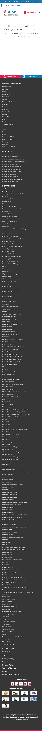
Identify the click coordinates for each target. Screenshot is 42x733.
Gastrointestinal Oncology (10, 306)
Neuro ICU (5, 432)
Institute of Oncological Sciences (11, 166)
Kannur (4, 119)
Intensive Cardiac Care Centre (11, 349)
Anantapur (5, 104)
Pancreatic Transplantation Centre (12, 484)
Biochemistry (6, 204)
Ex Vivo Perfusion (7, 299)
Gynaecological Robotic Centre (11, 314)
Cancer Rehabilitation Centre (10, 214)
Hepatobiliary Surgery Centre (10, 334)
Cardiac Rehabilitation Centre (11, 224)
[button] (17, 5)
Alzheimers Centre (7, 191)
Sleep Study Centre (7, 590)
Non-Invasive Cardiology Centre (11, 447)
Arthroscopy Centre (8, 199)
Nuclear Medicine (7, 449)
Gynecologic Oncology (9, 316)
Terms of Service (9, 668)
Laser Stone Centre (7, 389)
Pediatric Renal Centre (9, 524)
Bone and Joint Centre (9, 206)
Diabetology (6, 271)
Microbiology (6, 406)
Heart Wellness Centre (8, 331)
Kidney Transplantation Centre (11, 379)
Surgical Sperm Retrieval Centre (11, 611)
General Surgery (7, 309)
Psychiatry (5, 562)
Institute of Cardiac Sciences (10, 154)
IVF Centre (5, 369)
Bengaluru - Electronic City (10, 139)
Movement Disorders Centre (10, 417)
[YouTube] (25, 684)
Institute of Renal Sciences (10, 176)
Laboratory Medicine (8, 381)
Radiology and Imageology (10, 569)
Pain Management (7, 479)
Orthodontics (6, 464)
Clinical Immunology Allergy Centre (12, 246)
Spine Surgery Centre (8, 599)
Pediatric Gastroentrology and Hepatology (14, 502)
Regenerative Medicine (9, 574)
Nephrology (5, 427)
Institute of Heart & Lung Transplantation (14, 161)
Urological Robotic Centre (10, 631)
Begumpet (5, 109)
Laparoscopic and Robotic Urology (12, 384)
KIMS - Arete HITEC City (9, 147)
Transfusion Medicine (8, 621)
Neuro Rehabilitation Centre (10, 434)
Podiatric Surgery (7, 552)
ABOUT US (6, 656)
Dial (11, 2)
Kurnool (4, 106)
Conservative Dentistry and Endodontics (14, 254)
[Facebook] (12, 684)
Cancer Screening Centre (9, 216)
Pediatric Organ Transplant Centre (12, 517)
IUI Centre (5, 367)
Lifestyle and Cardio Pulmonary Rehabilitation (15, 391)
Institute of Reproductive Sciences (12, 179)
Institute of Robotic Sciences (10, 181)
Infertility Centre (7, 344)
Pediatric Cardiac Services (9, 494)
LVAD (4, 399)
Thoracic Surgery (7, 619)
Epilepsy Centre (7, 296)
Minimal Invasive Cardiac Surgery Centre (14, 411)
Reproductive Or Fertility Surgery (12, 577)
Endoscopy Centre (7, 291)
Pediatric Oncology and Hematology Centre (15, 514)
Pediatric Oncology (8, 512)
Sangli (4, 129)
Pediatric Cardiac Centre (9, 492)
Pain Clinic (5, 477)
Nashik (4, 122)
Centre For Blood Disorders (10, 236)
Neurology (5, 439)
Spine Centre (6, 596)
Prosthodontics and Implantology (12, 559)
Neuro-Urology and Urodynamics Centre (14, 437)
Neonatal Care (6, 422)
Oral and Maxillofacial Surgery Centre (13, 457)
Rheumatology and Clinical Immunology (14, 579)
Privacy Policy (8, 659)
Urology (4, 634)
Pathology (5, 489)
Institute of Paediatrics (9, 174)
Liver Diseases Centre (8, 394)
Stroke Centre (6, 604)
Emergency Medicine (8, 284)
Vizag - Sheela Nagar (8, 101)
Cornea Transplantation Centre (11, 256)
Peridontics (5, 544)
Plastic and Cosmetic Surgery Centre (13, 549)
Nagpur (4, 114)
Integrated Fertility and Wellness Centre (14, 346)
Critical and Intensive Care (10, 261)
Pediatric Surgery (7, 529)
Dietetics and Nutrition (9, 279)
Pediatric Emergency (8, 499)
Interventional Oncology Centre (11, 361)
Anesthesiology (6, 196)
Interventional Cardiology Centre (12, 354)
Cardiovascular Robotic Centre (11, 233)
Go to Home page (21, 36)
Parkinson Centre (7, 487)
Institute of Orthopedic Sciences (11, 171)
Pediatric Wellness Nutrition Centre (12, 537)
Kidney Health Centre (8, 374)
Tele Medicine (6, 616)
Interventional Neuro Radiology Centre (13, 356)
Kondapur (5, 89)
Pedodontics (6, 542)
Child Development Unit (9, 241)
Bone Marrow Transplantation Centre (13, 209)
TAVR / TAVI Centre (8, 614)
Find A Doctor (6, 651)
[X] (16, 684)
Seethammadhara (7, 124)
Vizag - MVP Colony (8, 116)
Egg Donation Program (9, 281)
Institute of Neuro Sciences (10, 164)
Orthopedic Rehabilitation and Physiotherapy (15, 472)
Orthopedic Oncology (8, 469)
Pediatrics (5, 539)
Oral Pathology (6, 462)
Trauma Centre (6, 624)
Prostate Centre (7, 557)
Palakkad (5, 144)
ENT (3, 294)
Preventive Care (7, 554)
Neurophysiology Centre (9, 442)
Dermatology (6, 269)
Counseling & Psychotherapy (10, 259)
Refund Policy (8, 665)
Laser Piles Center (7, 386)
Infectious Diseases (8, 341)
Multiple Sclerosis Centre (9, 419)
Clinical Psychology (8, 249)
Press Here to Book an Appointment (28, 2)
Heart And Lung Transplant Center (12, 324)
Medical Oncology (7, 404)
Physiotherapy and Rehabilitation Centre (14, 547)
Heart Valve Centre (7, 329)
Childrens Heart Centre (9, 244)
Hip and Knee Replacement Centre (12, 339)
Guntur (4, 127)
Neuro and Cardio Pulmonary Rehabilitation (15, 429)
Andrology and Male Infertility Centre (13, 194)
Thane (4, 132)
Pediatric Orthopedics (8, 519)
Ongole (4, 99)
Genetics (4, 311)
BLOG (4, 671)
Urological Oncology (8, 629)
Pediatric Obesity (7, 509)
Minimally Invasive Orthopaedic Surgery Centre (16, 414)
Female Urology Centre (9, 301)
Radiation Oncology (8, 567)
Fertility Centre (6, 304)
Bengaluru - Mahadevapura (10, 137)
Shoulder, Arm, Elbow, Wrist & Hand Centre (15, 587)
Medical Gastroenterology (9, 401)
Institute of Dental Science (10, 156)
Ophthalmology (7, 454)
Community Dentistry (8, 251)
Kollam (4, 134)
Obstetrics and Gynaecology (10, 452)
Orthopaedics (6, 467)
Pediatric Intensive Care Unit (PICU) (12, 504)
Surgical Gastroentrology (9, 606)
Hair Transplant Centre (9, 319)
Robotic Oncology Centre (9, 582)
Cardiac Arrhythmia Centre (10, 219)
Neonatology (6, 424)
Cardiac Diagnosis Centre (9, 221)
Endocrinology (6, 286)
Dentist (4, 266)
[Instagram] (21, 684)
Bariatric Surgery (7, 201)
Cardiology (5, 226)
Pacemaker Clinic (7, 474)
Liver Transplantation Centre (10, 396)
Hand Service (6, 321)
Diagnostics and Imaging (9, 274)
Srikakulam (5, 96)
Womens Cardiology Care (9, 644)
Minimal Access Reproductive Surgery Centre (15, 409)
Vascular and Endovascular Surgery (12, 636)
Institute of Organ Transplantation (12, 169)
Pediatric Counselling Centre (10, 497)
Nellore (4, 91)
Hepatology (5, 336)
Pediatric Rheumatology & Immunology (14, 527)
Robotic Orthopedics (8, 584)
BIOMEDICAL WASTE (10, 674)
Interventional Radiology (9, 364)
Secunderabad (6, 86)
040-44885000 (31, 12)
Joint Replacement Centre (10, 372)
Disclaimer (6, 662)
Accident (5, 189)
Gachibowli (5, 111)
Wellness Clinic (6, 639)
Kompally (5, 142)
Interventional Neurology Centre (11, 359)
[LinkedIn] (29, 684)
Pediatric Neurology (8, 507)
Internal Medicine (7, 351)
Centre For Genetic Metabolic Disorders (13, 239)
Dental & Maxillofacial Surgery (11, 264)
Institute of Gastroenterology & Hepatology (15, 159)
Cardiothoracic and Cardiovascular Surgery (15, 229)
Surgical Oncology (7, 609)
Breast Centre (6, 211)
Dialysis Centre (6, 276)
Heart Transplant (7, 326)
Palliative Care (6, 482)
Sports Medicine (7, 601)
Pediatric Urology (7, 534)
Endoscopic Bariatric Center (10, 289)
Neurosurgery (6, 444)
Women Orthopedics (8, 641)
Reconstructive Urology (9, 572)
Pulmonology (6, 564)
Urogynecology (7, 626)
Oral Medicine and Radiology (10, 459)
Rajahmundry (6, 94)
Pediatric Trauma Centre (9, 532)
